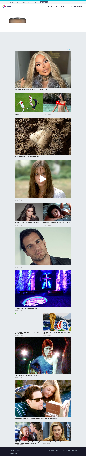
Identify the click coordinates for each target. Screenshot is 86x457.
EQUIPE (18, 2)
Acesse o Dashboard (44, 2)
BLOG (29, 2)
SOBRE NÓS (12, 2)
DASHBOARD (35, 2)
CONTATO (23, 2)
